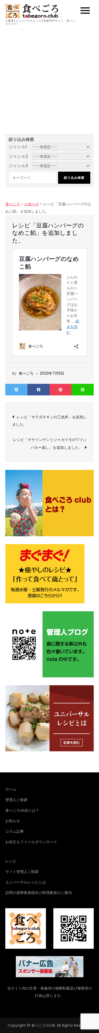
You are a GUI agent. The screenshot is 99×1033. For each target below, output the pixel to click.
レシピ (10, 861)
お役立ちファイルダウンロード (31, 842)
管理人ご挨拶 (16, 799)
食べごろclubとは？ (22, 810)
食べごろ (26, 373)
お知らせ (12, 820)
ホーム (10, 789)
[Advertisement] (49, 82)
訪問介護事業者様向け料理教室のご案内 (38, 892)
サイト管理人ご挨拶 (22, 871)
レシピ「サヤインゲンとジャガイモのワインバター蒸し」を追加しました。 (50, 443)
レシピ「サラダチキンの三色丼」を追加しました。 (49, 420)
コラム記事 (14, 831)
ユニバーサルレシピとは (25, 882)
